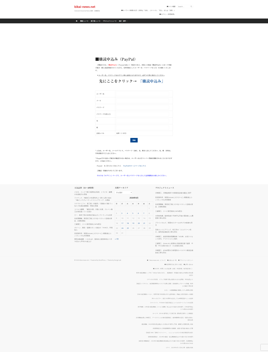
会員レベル (100, 133)
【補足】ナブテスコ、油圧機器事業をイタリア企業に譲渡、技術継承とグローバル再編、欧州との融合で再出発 (164, 285)
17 (122, 223)
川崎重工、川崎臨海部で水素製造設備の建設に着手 (173, 193)
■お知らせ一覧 (172, 260)
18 (128, 223)
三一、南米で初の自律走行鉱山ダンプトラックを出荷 (93, 215)
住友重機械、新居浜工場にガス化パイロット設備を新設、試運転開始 (174, 205)
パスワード (100, 107)
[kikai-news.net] (76, 21)
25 (128, 228)
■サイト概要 (171, 6)
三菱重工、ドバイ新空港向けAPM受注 (87, 224)
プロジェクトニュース (110, 21)
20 (139, 223)
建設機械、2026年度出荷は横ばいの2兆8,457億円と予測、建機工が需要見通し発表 (167, 324)
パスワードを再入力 (103, 114)
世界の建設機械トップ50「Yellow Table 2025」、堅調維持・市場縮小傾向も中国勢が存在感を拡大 (164, 274)
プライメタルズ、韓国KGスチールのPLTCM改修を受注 (174, 224)
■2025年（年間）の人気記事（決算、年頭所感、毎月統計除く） (173, 269)
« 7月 (117, 239)
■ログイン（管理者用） (167, 14)
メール (98, 100)
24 (122, 228)
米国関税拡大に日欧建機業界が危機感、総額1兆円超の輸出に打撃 (173, 328)
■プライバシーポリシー (185, 260)
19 (133, 223)
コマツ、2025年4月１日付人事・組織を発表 (179, 347)
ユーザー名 (100, 94)
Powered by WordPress (98, 260)
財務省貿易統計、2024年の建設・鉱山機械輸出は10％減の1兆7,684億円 (170, 337)
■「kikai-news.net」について (156, 260)
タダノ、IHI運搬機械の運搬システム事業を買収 (178, 290)
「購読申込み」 (152, 81)
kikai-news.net (84, 7)
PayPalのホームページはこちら (134, 166)
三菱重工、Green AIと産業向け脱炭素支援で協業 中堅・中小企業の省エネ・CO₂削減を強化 (174, 244)
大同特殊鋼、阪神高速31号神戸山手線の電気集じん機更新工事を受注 (174, 217)
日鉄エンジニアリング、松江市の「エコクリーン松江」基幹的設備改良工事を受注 (173, 230)
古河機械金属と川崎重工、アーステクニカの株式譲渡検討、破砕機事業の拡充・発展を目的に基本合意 (164, 319)
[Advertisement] (134, 39)
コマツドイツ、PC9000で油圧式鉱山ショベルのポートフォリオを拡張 (171, 303)
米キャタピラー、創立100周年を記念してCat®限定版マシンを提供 (172, 298)
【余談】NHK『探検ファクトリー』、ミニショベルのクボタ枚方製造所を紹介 (169, 332)
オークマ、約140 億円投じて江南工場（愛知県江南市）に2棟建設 (173, 313)
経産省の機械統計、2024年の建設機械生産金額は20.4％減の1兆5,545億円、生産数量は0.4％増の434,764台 (166, 342)
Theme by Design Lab (114, 260)
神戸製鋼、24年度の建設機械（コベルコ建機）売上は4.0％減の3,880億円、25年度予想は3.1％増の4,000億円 (165, 308)
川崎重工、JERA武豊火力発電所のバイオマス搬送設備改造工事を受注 (174, 251)
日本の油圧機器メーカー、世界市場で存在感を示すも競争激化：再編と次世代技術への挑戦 (165, 294)
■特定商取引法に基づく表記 (173, 264)
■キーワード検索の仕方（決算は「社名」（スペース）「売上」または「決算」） (148, 10)
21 (144, 223)
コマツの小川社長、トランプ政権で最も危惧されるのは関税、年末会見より (170, 279)
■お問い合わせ (188, 264)
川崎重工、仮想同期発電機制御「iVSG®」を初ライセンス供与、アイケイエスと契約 (174, 237)
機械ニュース (84, 21)
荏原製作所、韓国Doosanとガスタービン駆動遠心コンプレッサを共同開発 (173, 198)
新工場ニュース (95, 21)
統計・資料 (122, 21)
